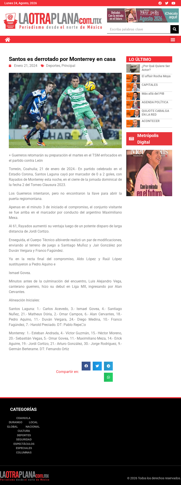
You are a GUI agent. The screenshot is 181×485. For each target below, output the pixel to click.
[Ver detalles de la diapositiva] (143, 15)
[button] (173, 39)
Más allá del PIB (153, 93)
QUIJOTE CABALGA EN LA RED (155, 112)
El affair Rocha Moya (156, 76)
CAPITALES (150, 84)
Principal (68, 66)
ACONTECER (151, 121)
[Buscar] (174, 29)
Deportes (53, 66)
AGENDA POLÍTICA (155, 102)
